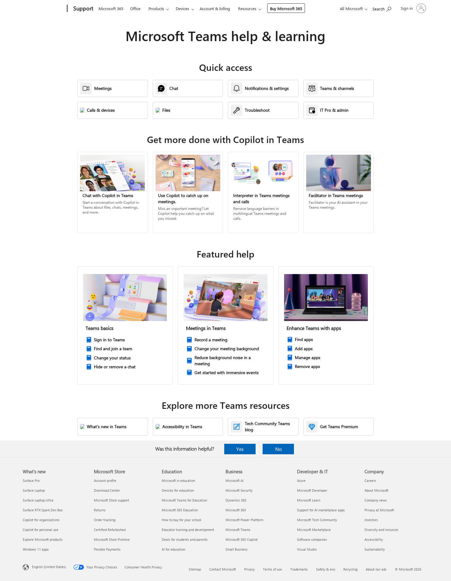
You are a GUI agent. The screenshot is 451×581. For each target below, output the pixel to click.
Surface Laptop (34, 490)
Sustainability (374, 549)
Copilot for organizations (41, 519)
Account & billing (215, 8)
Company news (375, 500)
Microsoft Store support (111, 500)
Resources (247, 8)
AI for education (173, 549)
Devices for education (178, 490)
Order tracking (104, 519)
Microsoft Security (239, 490)
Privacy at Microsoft (379, 510)
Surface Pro (31, 480)
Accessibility (373, 539)
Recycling (350, 569)
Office (135, 8)
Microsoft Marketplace (314, 529)
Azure (301, 480)
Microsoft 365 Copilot (242, 539)
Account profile (105, 480)
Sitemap (195, 569)
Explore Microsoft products (43, 539)
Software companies (312, 539)
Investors (371, 519)
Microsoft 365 (110, 8)
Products (156, 8)
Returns (100, 510)
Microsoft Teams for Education (184, 500)
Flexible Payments (107, 549)
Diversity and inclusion (381, 529)
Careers (370, 480)
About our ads (376, 569)
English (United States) (49, 566)
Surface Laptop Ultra (38, 500)
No (278, 449)
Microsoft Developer (312, 490)
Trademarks (299, 569)
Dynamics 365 (236, 500)
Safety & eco (325, 569)
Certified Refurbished (109, 529)
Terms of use (272, 569)
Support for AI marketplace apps (321, 510)
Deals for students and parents (185, 539)
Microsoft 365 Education (180, 510)
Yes (240, 449)
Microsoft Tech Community (317, 519)
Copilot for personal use (40, 529)
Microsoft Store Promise (112, 539)
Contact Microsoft (222, 569)
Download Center (107, 490)
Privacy (249, 569)
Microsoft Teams (238, 529)
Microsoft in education (178, 480)
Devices (182, 8)
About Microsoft (376, 490)
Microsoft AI (235, 480)
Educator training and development (188, 529)
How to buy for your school (181, 519)
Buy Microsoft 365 (286, 8)
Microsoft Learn (308, 500)
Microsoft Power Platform (244, 519)
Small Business (237, 549)
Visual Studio (307, 549)
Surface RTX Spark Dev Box (43, 510)
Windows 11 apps (36, 549)
